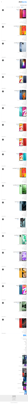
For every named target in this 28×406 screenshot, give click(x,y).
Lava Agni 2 (17, 218)
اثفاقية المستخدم (14, 398)
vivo (26, 345)
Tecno (26, 350)
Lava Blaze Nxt (16, 302)
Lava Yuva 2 (17, 201)
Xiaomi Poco (25, 341)
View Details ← (25, 57)
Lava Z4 (17, 124)
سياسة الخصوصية (14, 397)
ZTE (26, 340)
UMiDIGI (26, 347)
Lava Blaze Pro (16, 26)
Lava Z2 (17, 153)
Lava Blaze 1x (16, 235)
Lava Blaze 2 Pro (16, 185)
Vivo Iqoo (26, 344)
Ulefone (26, 348)
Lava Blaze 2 (17, 268)
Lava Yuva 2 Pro (16, 252)
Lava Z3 (17, 285)
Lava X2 (17, 59)
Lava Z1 (17, 9)
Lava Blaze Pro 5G (16, 168)
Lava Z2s (17, 76)
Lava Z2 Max (17, 107)
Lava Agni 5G (16, 90)
